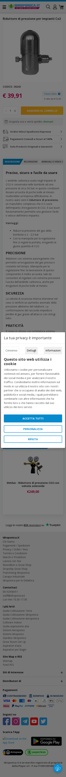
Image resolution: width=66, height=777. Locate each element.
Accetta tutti (33, 418)
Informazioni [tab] (52, 350)
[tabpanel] (33, 383)
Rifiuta (33, 439)
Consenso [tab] (11, 350)
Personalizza (33, 429)
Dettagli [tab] (31, 350)
